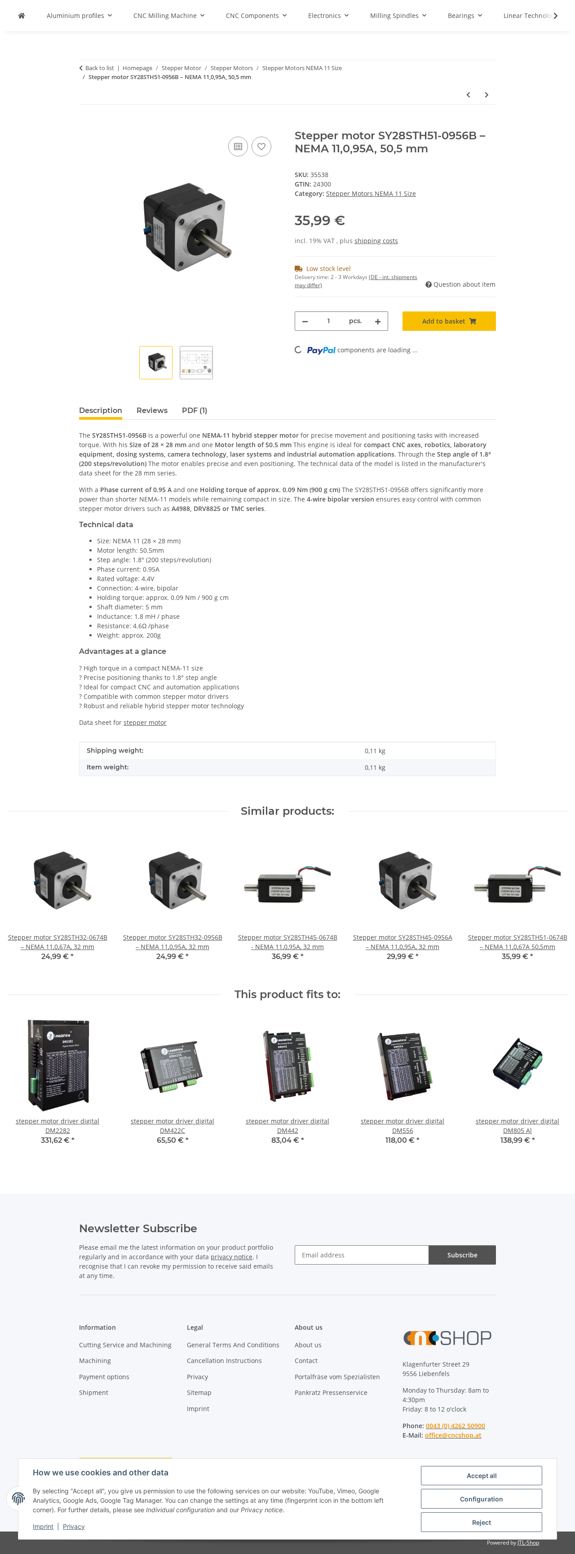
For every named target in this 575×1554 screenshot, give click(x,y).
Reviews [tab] (152, 410)
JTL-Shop (528, 1542)
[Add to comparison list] (238, 146)
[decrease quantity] (305, 321)
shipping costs (376, 240)
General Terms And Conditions (233, 1345)
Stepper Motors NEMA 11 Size (371, 193)
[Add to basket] (86, 124)
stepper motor (145, 722)
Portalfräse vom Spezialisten (337, 1376)
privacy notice (231, 1256)
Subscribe (462, 1255)
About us (308, 1345)
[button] (550, 15)
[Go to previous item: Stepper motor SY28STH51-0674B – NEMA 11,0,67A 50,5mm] (468, 94)
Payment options (104, 1376)
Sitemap (199, 1392)
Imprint (43, 1526)
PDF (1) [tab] (195, 410)
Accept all (482, 1475)
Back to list (99, 68)
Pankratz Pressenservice (331, 1392)
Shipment (93, 1392)
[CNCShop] (21, 15)
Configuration (481, 1499)
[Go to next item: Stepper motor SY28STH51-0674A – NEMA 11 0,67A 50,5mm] (487, 94)
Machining (95, 1360)
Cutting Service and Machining (125, 1345)
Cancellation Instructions (224, 1360)
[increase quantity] (378, 321)
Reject (481, 1522)
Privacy (74, 1526)
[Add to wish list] (261, 146)
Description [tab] (100, 410)
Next (553, 903)
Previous (22, 903)
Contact (306, 1360)
